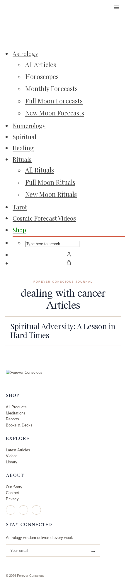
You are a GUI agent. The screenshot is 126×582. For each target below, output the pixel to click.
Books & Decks (19, 425)
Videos (12, 456)
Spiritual (24, 137)
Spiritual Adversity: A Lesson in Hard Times (62, 330)
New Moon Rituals (51, 194)
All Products (16, 407)
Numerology (29, 125)
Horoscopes (42, 76)
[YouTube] (36, 510)
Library (11, 462)
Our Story (14, 487)
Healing (23, 148)
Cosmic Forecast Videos (44, 218)
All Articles (40, 64)
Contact (12, 493)
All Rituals (39, 170)
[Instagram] (10, 510)
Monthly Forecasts (51, 88)
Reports (12, 419)
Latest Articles (18, 450)
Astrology (25, 53)
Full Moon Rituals (50, 182)
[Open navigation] (116, 7)
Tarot (20, 207)
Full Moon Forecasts (54, 101)
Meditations (15, 413)
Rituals (22, 159)
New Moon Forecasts (54, 113)
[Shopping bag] (69, 263)
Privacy (12, 499)
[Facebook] (23, 510)
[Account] (69, 254)
